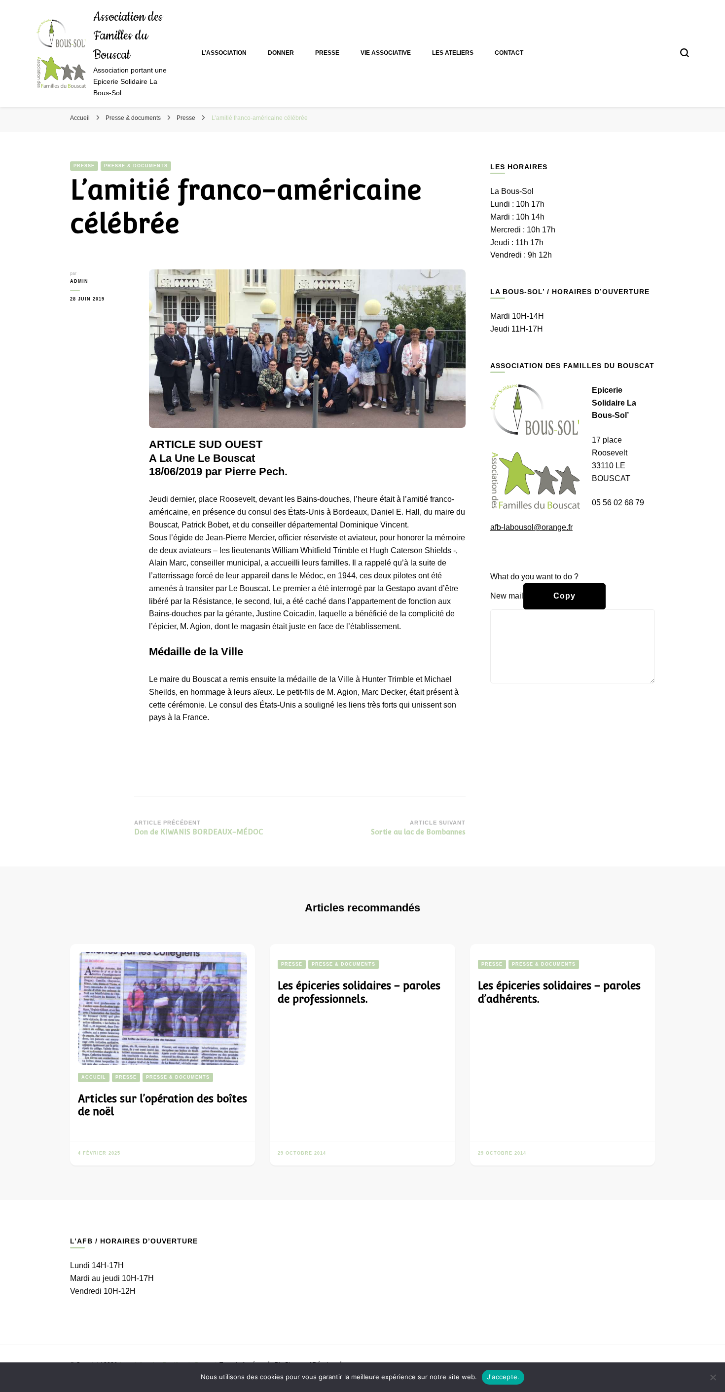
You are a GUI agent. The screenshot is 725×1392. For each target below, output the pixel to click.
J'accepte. (503, 1377)
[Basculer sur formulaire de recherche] (684, 52)
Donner (281, 52)
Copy (564, 596)
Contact (509, 52)
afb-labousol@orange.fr (531, 527)
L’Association (224, 52)
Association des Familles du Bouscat (128, 36)
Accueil (93, 1077)
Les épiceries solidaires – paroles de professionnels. (359, 992)
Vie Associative (386, 52)
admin (79, 281)
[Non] (713, 1377)
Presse (327, 52)
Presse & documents (136, 165)
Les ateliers (452, 52)
